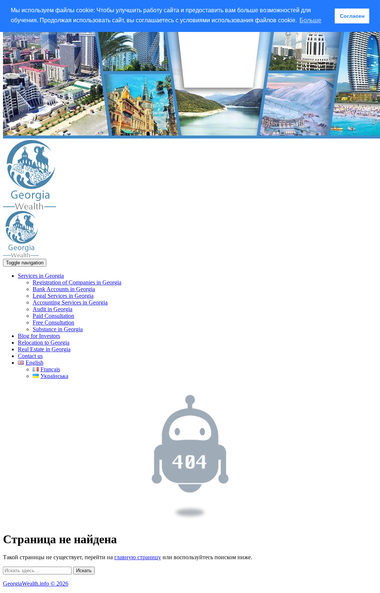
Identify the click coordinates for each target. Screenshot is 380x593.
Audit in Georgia (52, 309)
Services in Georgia (41, 276)
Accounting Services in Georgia (70, 302)
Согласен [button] (352, 16)
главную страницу (137, 557)
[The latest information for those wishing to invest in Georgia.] (29, 207)
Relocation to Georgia (43, 342)
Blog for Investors (39, 336)
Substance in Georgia (58, 329)
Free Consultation (53, 322)
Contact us (30, 356)
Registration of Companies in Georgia (77, 282)
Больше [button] (310, 20)
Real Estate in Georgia (44, 349)
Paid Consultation (53, 316)
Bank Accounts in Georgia (64, 289)
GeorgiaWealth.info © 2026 (35, 583)
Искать (84, 570)
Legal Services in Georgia (63, 296)
